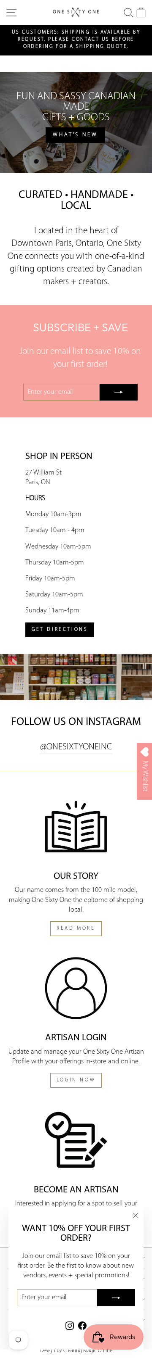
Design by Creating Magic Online (76, 1350)
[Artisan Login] (76, 987)
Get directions (60, 629)
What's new (75, 134)
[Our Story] (76, 826)
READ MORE (76, 928)
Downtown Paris (41, 243)
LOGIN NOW (76, 1080)
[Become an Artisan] (76, 1139)
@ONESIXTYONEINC (76, 747)
